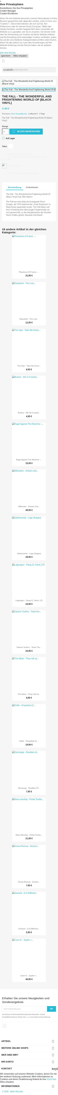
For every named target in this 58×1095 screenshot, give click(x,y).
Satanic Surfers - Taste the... (29, 647)
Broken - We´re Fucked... (29, 413)
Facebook (4, 1026)
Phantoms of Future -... (29, 272)
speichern (6, 56)
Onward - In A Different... (29, 929)
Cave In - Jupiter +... (29, 975)
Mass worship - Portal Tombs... (29, 835)
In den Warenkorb (26, 131)
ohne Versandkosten (19, 114)
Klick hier (51, 1079)
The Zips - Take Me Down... (29, 366)
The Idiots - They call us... (29, 694)
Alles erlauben (20, 56)
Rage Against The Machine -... (29, 460)
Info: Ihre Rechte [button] (8, 53)
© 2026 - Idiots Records (12, 1091)
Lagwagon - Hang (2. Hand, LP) (29, 600)
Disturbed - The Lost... (29, 319)
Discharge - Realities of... (29, 788)
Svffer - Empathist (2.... (29, 741)
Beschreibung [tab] (14, 187)
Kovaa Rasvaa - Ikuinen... (29, 882)
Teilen (10, 146)
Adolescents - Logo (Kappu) (29, 553)
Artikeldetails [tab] (32, 187)
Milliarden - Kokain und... (29, 506)
